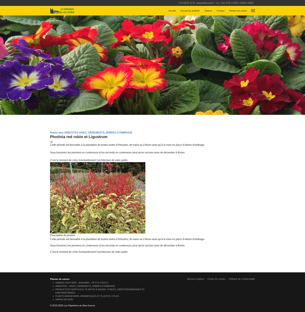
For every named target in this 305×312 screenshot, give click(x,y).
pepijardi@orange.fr (205, 3)
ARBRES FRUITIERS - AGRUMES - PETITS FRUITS (81, 282)
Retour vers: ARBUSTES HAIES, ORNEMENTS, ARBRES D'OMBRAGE (91, 132)
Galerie (208, 10)
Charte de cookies (216, 279)
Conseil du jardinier (190, 10)
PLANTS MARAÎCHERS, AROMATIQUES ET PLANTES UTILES (87, 296)
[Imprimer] (152, 141)
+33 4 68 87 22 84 (186, 3)
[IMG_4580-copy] (152, 197)
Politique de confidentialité (242, 279)
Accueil (172, 10)
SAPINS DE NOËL (64, 299)
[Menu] (253, 10)
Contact (220, 10)
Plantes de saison (238, 10)
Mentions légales (195, 279)
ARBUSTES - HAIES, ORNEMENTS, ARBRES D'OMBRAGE (85, 286)
